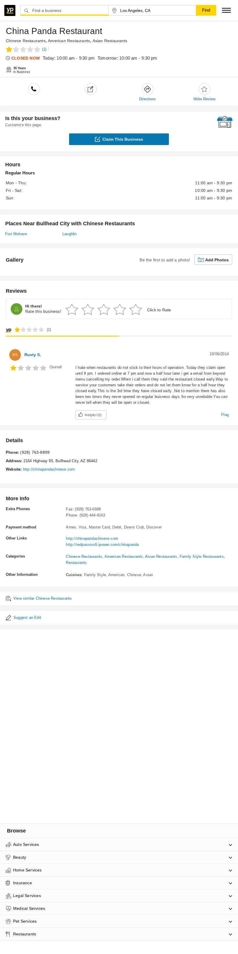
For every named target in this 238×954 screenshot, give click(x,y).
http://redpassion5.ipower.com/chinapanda (102, 544)
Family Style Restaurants (202, 556)
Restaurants (76, 562)
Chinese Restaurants (26, 40)
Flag (225, 414)
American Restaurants (69, 40)
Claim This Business (122, 139)
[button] (226, 10)
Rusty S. (32, 354)
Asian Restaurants (110, 40)
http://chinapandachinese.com (49, 469)
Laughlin (69, 234)
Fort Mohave (16, 234)
